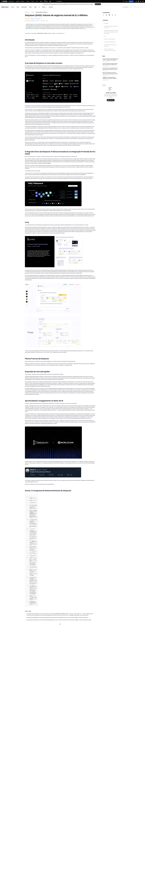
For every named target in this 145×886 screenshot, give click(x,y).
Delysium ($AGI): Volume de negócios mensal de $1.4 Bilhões (41, 12)
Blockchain (38, 18)
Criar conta (131, 1)
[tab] (12, 7)
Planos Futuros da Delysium (109, 39)
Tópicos (43, 7)
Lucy (105, 36)
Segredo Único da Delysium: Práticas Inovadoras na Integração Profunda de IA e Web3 (111, 32)
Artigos (32, 12)
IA (34, 18)
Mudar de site (97, 4)
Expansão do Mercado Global (109, 41)
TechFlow (41, 613)
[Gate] (4, 1)
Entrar (126, 1)
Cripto (32, 18)
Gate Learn (5, 7)
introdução (106, 23)
